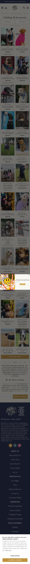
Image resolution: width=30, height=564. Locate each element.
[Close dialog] (29, 274)
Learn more (8, 550)
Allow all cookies (15, 560)
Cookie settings (15, 555)
